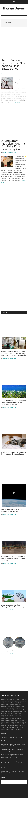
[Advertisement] (14, 44)
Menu (15, 2)
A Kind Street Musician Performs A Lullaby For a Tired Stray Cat (13, 145)
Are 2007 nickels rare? (9, 651)
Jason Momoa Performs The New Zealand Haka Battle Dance (13, 64)
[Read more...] (16, 102)
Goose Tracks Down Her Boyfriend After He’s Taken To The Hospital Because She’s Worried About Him (13, 353)
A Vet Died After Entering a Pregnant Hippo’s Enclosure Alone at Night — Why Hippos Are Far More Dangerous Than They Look (12, 756)
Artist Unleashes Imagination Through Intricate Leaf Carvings (12, 606)
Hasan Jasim (14, 8)
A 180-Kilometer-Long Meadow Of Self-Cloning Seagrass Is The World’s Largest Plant (13, 402)
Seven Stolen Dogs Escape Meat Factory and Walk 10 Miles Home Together (13, 558)
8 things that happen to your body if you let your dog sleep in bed (13, 453)
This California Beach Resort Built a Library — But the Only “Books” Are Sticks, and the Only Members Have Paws (13, 739)
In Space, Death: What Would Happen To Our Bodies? (11, 510)
